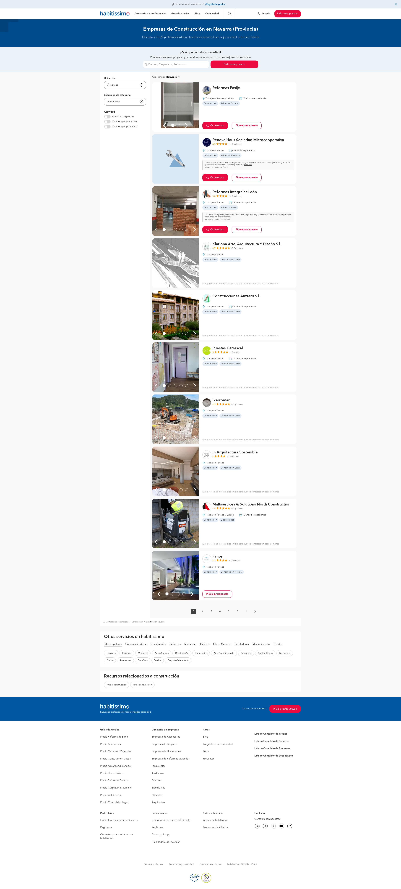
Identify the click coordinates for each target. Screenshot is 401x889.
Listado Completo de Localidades (273, 756)
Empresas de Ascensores (166, 737)
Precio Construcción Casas (115, 759)
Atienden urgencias (123, 116)
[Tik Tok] (290, 826)
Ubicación (109, 78)
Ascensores (125, 660)
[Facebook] (265, 826)
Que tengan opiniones (124, 121)
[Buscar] (229, 13)
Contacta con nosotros (267, 819)
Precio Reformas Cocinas (114, 780)
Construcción (137, 622)
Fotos (206, 751)
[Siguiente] (186, 125)
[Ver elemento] (172, 125)
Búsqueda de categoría (117, 95)
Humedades (201, 653)
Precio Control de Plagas (114, 802)
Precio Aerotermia (110, 744)
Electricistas (158, 788)
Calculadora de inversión (166, 842)
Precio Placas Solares (112, 773)
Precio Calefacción (111, 795)
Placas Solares (161, 653)
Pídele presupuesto (247, 125)
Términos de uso (153, 864)
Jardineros (158, 773)
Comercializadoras (136, 644)
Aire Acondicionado (224, 653)
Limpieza (111, 653)
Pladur (110, 660)
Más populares (113, 644)
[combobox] (123, 85)
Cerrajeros (246, 653)
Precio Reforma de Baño (114, 737)
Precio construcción (116, 685)
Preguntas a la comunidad (218, 744)
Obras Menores (222, 644)
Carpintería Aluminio (178, 660)
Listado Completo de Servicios (271, 741)
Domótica (143, 660)
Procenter (208, 759)
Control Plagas (265, 653)
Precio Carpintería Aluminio (116, 788)
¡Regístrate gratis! (215, 4)
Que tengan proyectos (125, 126)
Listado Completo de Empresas (272, 748)
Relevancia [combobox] (171, 77)
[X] (273, 826)
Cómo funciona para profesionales (171, 820)
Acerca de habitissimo (215, 820)
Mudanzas (190, 644)
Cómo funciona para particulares (119, 820)
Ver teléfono (217, 125)
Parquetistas (158, 766)
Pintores (156, 780)
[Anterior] (164, 125)
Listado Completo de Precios (270, 734)
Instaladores (242, 644)
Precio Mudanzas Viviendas (115, 751)
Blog (197, 14)
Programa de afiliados (215, 827)
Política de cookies (210, 864)
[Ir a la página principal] (115, 13)
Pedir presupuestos (234, 64)
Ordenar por (158, 77)
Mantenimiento (261, 644)
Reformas (175, 644)
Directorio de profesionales (150, 14)
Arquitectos (158, 802)
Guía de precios (180, 14)
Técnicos (204, 644)
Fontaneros (284, 653)
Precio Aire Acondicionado (115, 766)
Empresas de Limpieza (164, 744)
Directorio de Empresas (118, 622)
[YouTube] (281, 826)
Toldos (157, 660)
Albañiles (157, 795)
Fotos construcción (142, 685)
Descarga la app (161, 834)
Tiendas (277, 644)
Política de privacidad (181, 864)
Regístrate (106, 827)
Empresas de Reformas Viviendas (171, 759)
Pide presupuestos (287, 14)
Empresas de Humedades (166, 751)
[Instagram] (257, 826)
